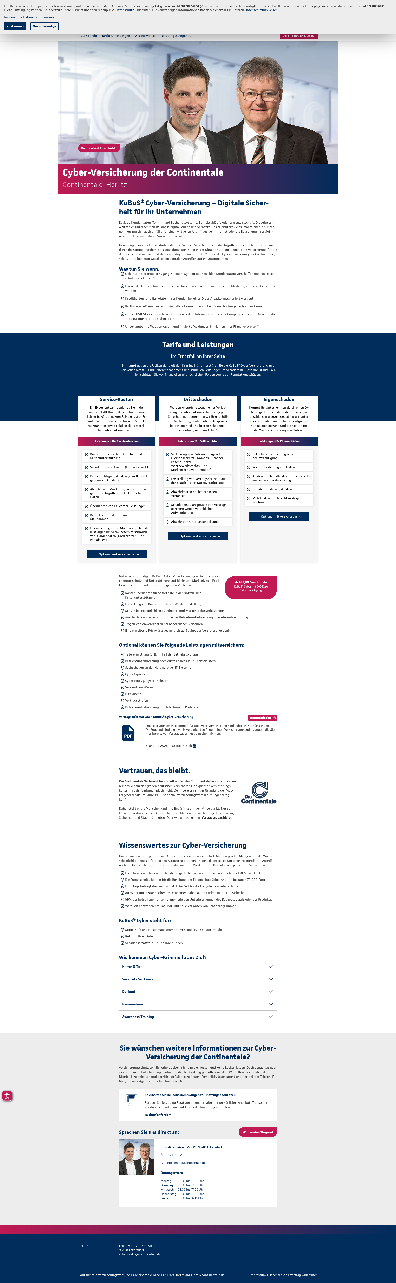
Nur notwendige (44, 26)
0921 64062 (174, 1155)
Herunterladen (260, 718)
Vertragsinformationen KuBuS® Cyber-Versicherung (156, 717)
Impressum (12, 17)
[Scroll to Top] (375, 629)
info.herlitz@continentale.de (186, 1163)
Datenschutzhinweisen (261, 10)
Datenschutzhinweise (38, 17)
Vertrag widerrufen (304, 1275)
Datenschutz (125, 10)
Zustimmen (15, 26)
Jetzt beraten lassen (298, 35)
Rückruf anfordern (158, 1115)
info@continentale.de (208, 1275)
